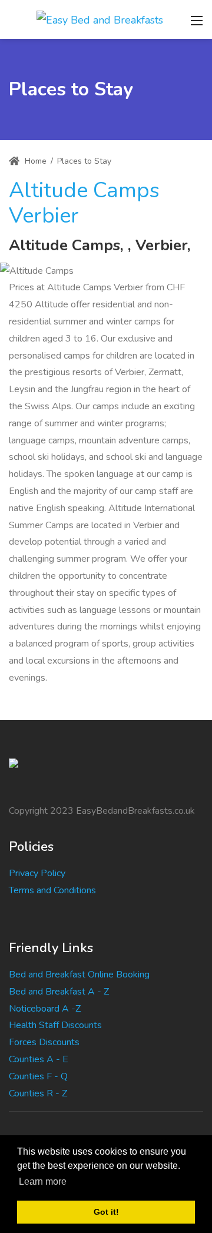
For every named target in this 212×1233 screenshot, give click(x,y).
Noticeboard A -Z (45, 1008)
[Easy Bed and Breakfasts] (100, 19)
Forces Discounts (44, 1042)
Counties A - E (38, 1059)
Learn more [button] (43, 1181)
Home (34, 161)
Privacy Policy (37, 873)
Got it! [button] (106, 1212)
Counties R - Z (38, 1093)
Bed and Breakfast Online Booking (79, 974)
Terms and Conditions (52, 890)
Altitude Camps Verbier (84, 203)
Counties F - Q (38, 1076)
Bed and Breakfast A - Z (59, 991)
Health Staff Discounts (55, 1025)
